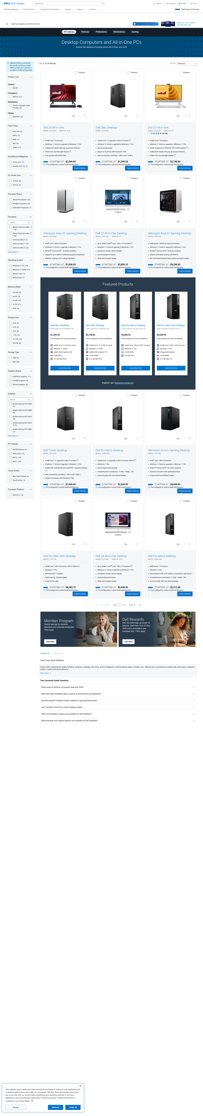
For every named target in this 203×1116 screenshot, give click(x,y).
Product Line (13, 77)
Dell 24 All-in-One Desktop (111, 556)
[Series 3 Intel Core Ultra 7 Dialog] (31, 227)
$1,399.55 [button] (55, 335)
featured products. (124, 382)
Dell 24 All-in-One (53, 127)
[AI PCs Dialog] (23, 162)
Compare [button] (81, 72)
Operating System (15, 260)
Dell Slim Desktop (106, 127)
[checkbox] (13, 88)
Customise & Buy (65, 368)
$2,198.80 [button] (90, 335)
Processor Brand (15, 194)
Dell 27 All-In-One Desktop (111, 233)
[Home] (7, 24)
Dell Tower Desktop (55, 450)
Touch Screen (13, 471)
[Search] (28, 222)
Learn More (50, 642)
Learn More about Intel (184, 25)
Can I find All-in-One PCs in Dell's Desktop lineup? (61, 707)
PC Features (13, 444)
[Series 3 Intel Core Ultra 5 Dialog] (31, 233)
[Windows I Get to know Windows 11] (145, 24)
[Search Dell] (103, 3)
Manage (16, 1107)
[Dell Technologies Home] (14, 3)
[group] (64, 333)
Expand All (44, 653)
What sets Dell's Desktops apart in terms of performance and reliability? (71, 694)
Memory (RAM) (14, 287)
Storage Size (13, 317)
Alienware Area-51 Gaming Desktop (64, 233)
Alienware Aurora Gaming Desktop (169, 450)
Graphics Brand (14, 371)
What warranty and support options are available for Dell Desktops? (69, 720)
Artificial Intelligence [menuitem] (11, 9)
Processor (12, 217)
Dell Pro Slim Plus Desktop (171, 325)
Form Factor (13, 126)
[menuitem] (29, 9)
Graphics (11, 394)
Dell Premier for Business (190, 9)
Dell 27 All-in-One (158, 127)
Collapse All (58, 653)
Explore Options (80, 168)
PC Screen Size (14, 175)
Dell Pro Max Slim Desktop (59, 556)
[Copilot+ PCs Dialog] (27, 166)
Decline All (55, 1107)
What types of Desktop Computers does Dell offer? (62, 687)
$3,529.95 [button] (161, 335)
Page (115, 605)
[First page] (96, 605)
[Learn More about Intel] (168, 23)
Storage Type (13, 352)
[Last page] (140, 605)
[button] (159, 3)
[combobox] (69, 3)
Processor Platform (16, 489)
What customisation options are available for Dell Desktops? (66, 714)
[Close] (80, 1086)
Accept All (73, 1107)
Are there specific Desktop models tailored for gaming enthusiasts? (69, 700)
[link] (171, 3)
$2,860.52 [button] (126, 335)
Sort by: (173, 63)
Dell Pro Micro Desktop (133, 325)
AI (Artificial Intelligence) (18, 156)
